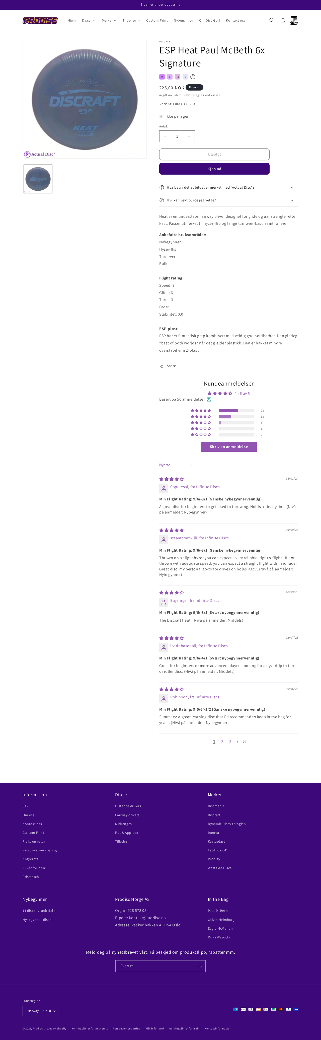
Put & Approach (127, 832)
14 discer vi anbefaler (40, 910)
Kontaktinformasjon (218, 1028)
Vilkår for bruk (34, 868)
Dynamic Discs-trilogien (227, 824)
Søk (26, 806)
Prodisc (38, 1028)
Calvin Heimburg (221, 919)
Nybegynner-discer (38, 919)
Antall (163, 126)
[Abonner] (199, 966)
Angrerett (30, 859)
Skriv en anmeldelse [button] (229, 446)
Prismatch (31, 876)
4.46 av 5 (242, 393)
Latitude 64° (218, 850)
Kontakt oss (32, 824)
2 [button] (222, 741)
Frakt (186, 95)
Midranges (123, 824)
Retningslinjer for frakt (184, 1028)
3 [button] (230, 741)
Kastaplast (216, 841)
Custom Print (33, 832)
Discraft (214, 815)
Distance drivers (128, 806)
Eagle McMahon (220, 928)
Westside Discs (219, 868)
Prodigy (214, 859)
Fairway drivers (127, 815)
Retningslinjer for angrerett (89, 1028)
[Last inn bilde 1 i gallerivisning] (38, 179)
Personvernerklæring (40, 850)
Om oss (29, 815)
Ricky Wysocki (219, 937)
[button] (89, 20)
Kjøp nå (214, 168)
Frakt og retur (34, 841)
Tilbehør (122, 841)
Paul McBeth (218, 910)
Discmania (216, 806)
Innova (213, 832)
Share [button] (171, 365)
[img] (171, 479)
